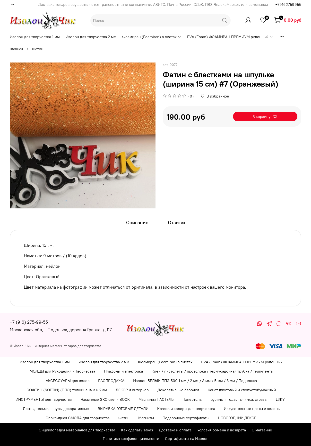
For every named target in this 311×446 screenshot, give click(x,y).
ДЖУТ (281, 399)
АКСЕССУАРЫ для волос (67, 380)
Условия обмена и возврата (221, 430)
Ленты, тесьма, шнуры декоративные (56, 408)
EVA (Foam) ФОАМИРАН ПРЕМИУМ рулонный (227, 36)
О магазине (262, 430)
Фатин (37, 48)
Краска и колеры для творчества (186, 408)
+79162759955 (288, 4)
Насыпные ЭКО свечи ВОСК (105, 399)
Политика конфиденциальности (131, 438)
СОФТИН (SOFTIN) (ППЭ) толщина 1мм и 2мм (66, 389)
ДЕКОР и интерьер (132, 389)
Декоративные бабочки (178, 389)
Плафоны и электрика (123, 371)
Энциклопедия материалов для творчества (77, 430)
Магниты (146, 417)
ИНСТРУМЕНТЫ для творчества (44, 399)
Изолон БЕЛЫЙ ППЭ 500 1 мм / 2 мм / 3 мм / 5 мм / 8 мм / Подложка (195, 380)
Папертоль (192, 399)
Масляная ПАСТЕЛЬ (156, 399)
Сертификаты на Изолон (186, 438)
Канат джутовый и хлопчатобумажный (242, 389)
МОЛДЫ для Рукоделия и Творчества (62, 371)
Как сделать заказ (137, 430)
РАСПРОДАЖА (111, 380)
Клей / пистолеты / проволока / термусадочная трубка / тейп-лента (212, 371)
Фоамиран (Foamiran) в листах (149, 36)
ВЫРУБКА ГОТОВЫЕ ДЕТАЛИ (123, 408)
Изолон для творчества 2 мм (91, 36)
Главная (16, 48)
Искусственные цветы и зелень (252, 408)
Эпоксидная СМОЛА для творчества (78, 417)
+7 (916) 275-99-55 (29, 322)
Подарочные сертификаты (186, 417)
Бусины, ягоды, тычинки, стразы (238, 399)
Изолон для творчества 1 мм (35, 36)
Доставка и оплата (175, 430)
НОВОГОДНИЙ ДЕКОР (237, 417)
